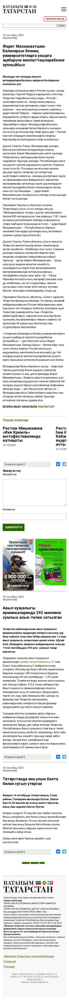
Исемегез (9, 509)
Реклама (9, 966)
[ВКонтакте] (58, 464)
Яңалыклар (10, 38)
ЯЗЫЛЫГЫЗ (45, 406)
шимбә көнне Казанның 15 (37, 661)
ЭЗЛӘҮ (61, 26)
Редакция (10, 961)
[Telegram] (64, 464)
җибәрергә (13, 527)
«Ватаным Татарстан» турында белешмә (29, 956)
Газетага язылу (55, 18)
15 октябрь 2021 (13, 35)
